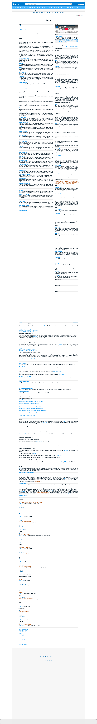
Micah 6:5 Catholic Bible (23, 644)
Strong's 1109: (21, 554)
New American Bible (22, 178)
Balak (73, 39)
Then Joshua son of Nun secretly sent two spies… (27, 348)
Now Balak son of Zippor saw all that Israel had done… (28, 329)
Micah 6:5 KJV (21, 638)
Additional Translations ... (23, 210)
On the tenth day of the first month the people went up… (28, 350)
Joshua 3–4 (66, 450)
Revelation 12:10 (43, 431)
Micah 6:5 (20, 468)
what (70, 39)
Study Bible (21, 322)
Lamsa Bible (21, 190)
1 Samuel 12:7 (57, 133)
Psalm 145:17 (63, 461)
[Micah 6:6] (95, 323)
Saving (77, 282)
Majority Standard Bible (23, 141)
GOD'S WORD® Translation (23, 112)
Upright (58, 283)
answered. (72, 40)
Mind (58, 282)
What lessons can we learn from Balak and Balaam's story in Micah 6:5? (31, 403)
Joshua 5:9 (43, 457)
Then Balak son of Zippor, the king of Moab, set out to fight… (29, 330)
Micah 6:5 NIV (21, 633)
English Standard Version (23, 34)
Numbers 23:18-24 (58, 86)
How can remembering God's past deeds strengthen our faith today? (31, 406)
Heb (54, 22)
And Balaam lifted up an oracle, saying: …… (26, 339)
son (66, 40)
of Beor (68, 40)
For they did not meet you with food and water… (27, 331)
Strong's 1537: (21, 599)
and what (60, 40)
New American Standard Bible (24, 58)
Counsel (69, 280)
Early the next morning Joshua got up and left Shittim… (28, 349)
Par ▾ (25, 24)
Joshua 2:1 (60, 371)
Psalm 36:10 (57, 271)
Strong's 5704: (21, 593)
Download (76, 46)
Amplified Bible (21, 76)
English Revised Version (23, 107)
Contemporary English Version (24, 103)
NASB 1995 (21, 63)
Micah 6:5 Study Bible (22, 639)
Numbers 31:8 (57, 227)
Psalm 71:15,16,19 (58, 275)
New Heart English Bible (23, 131)
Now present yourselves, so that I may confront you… (27, 358)
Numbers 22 (46, 485)
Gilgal (56, 282)
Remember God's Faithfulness (24, 381)
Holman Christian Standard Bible (24, 93)
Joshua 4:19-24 (57, 123)
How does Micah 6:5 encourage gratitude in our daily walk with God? (31, 408)
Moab (60, 282)
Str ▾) (27, 24)
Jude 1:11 (56, 238)
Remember (64, 282)
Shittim (62, 41)
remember (68, 39)
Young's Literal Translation (23, 160)
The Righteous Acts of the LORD (25, 376)
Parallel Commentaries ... (23, 495)
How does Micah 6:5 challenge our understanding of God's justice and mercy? (33, 412)
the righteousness (58, 42)
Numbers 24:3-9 (57, 95)
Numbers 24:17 (35, 336)
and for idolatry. (58, 296)
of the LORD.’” (64, 42)
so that (69, 41)
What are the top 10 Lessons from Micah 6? (27, 415)
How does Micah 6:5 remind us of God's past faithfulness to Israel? (31, 401)
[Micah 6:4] (1, 323)
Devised (76, 280)
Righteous (68, 282)
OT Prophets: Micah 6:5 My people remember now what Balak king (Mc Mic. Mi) (33, 646)
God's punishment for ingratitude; (61, 292)
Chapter (76, 322)
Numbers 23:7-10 (39, 441)
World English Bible (22, 146)
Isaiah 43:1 (45, 422)
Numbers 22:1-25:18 (58, 209)
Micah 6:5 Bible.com (22, 631)
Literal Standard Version (23, 152)
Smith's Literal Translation (23, 164)
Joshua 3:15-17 (35, 453)
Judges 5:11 (57, 263)
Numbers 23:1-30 (58, 155)
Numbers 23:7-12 (58, 75)
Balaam (64, 40)
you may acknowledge (74, 41)
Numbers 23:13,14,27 (58, 251)
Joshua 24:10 (21, 445)
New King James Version (23, 53)
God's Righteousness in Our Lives (24, 394)
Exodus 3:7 (65, 421)
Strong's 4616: (21, 606)
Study (49, 22)
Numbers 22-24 (43, 325)
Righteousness (73, 282)
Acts (55, 280)
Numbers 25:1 (57, 257)
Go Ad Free (2, 719)
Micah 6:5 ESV (21, 635)
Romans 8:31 (26, 446)
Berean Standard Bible (22, 40)
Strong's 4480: (21, 580)
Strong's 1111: (21, 522)
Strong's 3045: (21, 612)
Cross (46, 22)
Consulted (66, 280)
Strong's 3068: (21, 625)
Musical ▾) (63, 24)
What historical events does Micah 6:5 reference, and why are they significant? (33, 410)
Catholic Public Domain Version (24, 174)
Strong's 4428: (21, 529)
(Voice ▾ (60, 24)
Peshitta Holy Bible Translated (24, 194)
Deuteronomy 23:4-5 (58, 66)
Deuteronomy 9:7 (58, 193)
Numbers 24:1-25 (58, 165)
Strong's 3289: (21, 542)
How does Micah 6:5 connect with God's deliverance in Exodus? (30, 405)
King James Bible (22, 49)
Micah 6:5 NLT (21, 634)
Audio (43, 22)
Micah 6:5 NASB (21, 636)
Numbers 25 (50, 490)
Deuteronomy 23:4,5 (58, 218)
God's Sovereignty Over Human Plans (25, 384)
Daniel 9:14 (57, 139)
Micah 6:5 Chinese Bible (23, 642)
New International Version (23, 25)
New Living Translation (23, 29)
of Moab (76, 39)
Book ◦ (74, 322)
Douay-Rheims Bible (22, 170)
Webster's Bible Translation (23, 135)
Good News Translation (23, 117)
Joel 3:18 (65, 478)
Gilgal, (66, 41)
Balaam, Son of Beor (22, 366)
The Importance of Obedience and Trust (25, 388)
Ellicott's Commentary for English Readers (26, 472)
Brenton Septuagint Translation (24, 205)
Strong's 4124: (21, 535)
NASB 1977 (21, 67)
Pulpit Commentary (22, 483)
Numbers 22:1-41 (58, 148)
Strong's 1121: (21, 561)
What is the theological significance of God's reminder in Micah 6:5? (31, 413)
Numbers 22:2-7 (57, 51)
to (64, 41)
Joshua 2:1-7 (57, 104)
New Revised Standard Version (24, 183)
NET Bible (20, 126)
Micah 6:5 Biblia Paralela (23, 640)
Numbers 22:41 (57, 246)
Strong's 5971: (21, 503)
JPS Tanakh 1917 (22, 201)
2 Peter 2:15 (57, 233)
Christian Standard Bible (23, 88)
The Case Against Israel (59, 36)
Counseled (73, 280)
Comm (51, 22)
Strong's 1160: (21, 567)
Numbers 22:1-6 (34, 428)
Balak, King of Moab (22, 363)
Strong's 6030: (21, 574)
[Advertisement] (48, 314)
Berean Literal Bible (22, 45)
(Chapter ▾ (22, 24)
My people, (64, 39)
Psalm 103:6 (57, 144)
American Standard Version (23, 99)
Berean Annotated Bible (23, 82)
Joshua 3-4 (60, 344)
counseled (56, 40)
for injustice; (58, 295)
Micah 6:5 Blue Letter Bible (23, 629)
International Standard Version (24, 122)
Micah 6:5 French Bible (23, 643)
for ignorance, (57, 293)
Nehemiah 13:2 (57, 173)
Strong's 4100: (21, 516)
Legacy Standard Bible (22, 72)
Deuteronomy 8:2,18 (58, 187)
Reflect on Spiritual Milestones (24, 391)
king (74, 39)
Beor (63, 280)
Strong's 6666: (21, 619)
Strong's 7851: (21, 587)
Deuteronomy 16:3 (58, 200)
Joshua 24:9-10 (57, 60)
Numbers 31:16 (57, 213)
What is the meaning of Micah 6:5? (25, 399)
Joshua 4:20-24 (59, 455)
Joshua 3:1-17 (57, 115)
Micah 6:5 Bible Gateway (23, 630)
